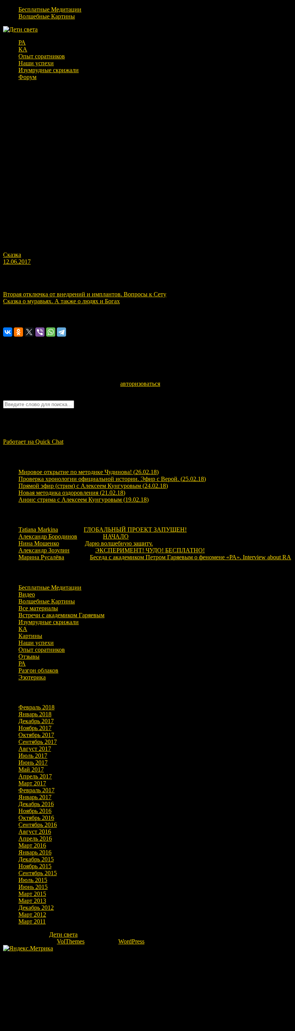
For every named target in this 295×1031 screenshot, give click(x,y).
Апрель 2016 (35, 838)
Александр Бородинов (47, 536)
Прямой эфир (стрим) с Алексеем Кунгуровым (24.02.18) (93, 485)
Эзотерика (32, 677)
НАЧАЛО (116, 536)
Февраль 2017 (36, 790)
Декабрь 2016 (36, 804)
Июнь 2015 (33, 887)
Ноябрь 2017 (34, 728)
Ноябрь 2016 (34, 811)
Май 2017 (31, 769)
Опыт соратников (41, 56)
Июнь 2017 (33, 762)
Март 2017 (32, 783)
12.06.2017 (17, 261)
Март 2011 (32, 921)
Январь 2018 (34, 714)
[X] (29, 332)
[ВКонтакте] (7, 332)
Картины (30, 636)
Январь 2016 (34, 852)
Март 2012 (32, 914)
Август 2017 (34, 748)
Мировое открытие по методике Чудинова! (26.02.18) (88, 472)
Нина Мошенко (38, 543)
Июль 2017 (32, 755)
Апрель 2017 (35, 776)
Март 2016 (32, 845)
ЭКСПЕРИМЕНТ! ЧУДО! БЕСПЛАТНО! (150, 550)
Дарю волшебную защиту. (119, 543)
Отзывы (29, 656)
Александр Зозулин (44, 550)
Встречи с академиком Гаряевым (61, 615)
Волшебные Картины (46, 16)
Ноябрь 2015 (34, 866)
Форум (27, 77)
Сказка (12, 254)
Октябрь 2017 (36, 735)
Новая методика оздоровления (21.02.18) (71, 492)
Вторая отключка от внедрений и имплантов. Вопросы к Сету (84, 294)
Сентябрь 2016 (37, 824)
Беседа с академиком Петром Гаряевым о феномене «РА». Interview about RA (190, 557)
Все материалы (38, 608)
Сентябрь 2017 (37, 742)
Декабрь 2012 (36, 907)
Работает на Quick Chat (33, 441)
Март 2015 (32, 894)
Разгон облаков (38, 670)
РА (22, 42)
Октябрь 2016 (36, 818)
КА (22, 49)
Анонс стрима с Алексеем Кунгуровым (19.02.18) (83, 499)
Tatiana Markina (38, 529)
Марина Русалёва (41, 557)
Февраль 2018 (36, 707)
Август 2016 (34, 831)
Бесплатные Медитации (49, 9)
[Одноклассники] (18, 332)
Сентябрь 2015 (37, 873)
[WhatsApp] (50, 332)
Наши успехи (36, 63)
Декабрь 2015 (36, 859)
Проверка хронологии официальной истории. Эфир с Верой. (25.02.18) (112, 479)
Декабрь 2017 (36, 721)
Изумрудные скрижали (48, 70)
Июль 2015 (32, 880)
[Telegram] (61, 332)
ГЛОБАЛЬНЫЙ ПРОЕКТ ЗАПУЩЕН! (135, 529)
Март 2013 (32, 900)
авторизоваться (140, 383)
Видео (26, 594)
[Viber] (40, 332)
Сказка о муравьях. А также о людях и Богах (61, 301)
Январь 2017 (34, 797)
